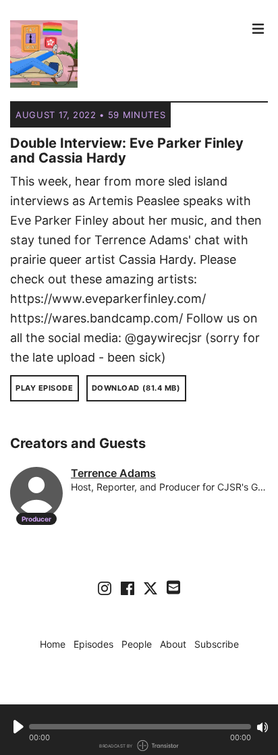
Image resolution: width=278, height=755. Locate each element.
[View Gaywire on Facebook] (127, 587)
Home (52, 644)
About (173, 644)
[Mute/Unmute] (262, 727)
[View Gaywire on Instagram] (104, 587)
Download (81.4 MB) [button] (136, 388)
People (136, 644)
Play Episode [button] (45, 388)
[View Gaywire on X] (150, 587)
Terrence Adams (113, 473)
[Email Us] (173, 586)
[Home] (126, 54)
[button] (140, 726)
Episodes (93, 644)
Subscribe (216, 644)
